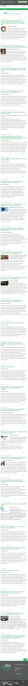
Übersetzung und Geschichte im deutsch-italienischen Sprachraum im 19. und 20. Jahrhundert (13, 548)
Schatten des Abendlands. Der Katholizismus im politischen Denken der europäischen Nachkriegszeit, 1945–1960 (13, 481)
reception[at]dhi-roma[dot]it (20, 675)
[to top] (25, 659)
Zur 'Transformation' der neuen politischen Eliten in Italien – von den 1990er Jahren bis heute (13, 613)
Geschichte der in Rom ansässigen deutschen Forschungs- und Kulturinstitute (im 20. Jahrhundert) (14, 278)
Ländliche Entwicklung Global (7, 366)
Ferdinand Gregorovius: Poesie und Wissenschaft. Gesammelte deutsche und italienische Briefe (12, 252)
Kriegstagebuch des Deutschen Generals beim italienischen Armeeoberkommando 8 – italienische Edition (13, 344)
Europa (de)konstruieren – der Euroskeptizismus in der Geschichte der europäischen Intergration (13, 204)
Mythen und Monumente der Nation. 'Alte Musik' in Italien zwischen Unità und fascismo (14, 432)
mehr (23, 40)
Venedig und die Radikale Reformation (9, 570)
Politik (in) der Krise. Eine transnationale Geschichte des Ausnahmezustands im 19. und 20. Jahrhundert (13, 458)
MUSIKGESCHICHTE (17, 14)
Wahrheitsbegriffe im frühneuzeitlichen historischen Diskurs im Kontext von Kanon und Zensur (13, 592)
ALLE (5, 13)
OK (22, 1)
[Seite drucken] (23, 681)
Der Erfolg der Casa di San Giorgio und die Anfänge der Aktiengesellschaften (13, 112)
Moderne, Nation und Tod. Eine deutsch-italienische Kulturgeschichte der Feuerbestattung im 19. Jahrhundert (13, 388)
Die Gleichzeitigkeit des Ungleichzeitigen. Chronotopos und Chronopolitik (13, 159)
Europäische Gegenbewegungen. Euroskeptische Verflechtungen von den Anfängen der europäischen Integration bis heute (13, 229)
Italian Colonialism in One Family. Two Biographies (12, 322)
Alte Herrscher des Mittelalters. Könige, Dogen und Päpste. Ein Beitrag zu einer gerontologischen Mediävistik (14, 46)
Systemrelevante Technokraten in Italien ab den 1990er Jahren (13, 504)
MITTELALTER (9, 13)
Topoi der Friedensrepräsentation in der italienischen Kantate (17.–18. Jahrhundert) (13, 527)
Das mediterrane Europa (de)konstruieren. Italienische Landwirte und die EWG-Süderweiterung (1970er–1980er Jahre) (13, 70)
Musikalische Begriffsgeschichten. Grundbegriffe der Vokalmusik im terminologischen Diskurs (13, 409)
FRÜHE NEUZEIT (16, 13)
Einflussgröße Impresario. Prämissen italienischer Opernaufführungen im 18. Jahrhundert (12, 182)
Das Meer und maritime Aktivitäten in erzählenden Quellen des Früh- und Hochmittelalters (12, 91)
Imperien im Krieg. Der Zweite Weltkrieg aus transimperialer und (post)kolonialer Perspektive (12, 300)
